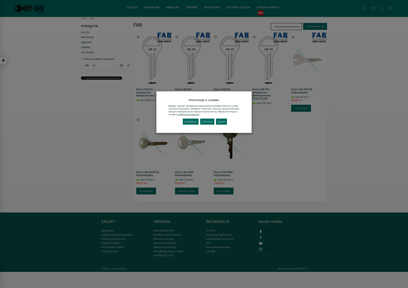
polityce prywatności (188, 114)
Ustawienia (191, 121)
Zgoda (221, 121)
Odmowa (207, 121)
